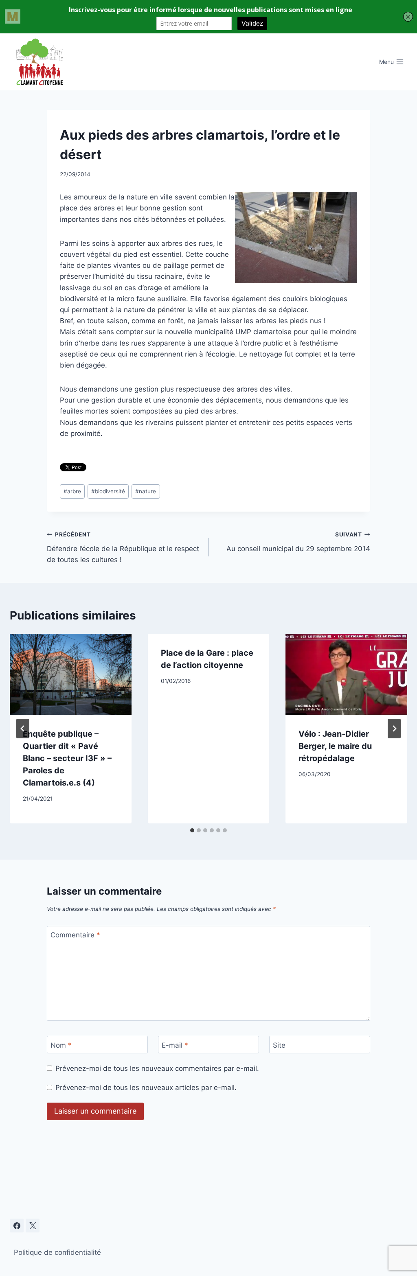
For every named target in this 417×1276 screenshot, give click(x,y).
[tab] (192, 830)
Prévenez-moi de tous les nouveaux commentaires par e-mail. (157, 1068)
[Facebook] (17, 1225)
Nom (61, 1045)
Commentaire (75, 935)
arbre (72, 491)
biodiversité (108, 491)
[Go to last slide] (22, 728)
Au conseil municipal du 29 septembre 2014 (298, 542)
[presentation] (71, 674)
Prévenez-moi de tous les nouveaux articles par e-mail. (146, 1087)
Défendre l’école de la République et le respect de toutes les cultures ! (123, 547)
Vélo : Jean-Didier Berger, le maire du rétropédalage (335, 746)
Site (279, 1045)
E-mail (175, 1045)
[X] (33, 1225)
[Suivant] (394, 728)
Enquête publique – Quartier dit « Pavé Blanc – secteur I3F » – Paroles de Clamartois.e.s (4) (67, 758)
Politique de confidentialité (57, 1252)
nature (145, 491)
